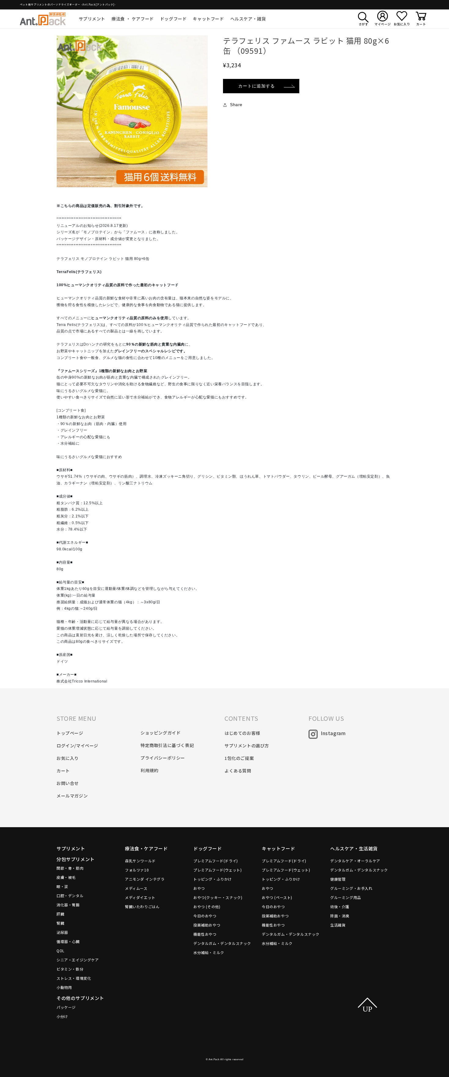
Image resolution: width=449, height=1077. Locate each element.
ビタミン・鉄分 (70, 969)
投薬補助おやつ (206, 924)
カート (63, 771)
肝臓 (60, 913)
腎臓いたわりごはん (142, 906)
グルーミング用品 (345, 897)
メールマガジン (72, 796)
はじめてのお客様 (242, 733)
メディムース (136, 888)
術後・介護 (339, 906)
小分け (62, 1016)
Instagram (333, 733)
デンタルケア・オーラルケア (355, 860)
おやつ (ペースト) (277, 897)
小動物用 (64, 987)
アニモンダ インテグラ (145, 879)
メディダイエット (140, 897)
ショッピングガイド (161, 733)
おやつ (199, 888)
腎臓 (60, 923)
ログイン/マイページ (77, 745)
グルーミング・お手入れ (351, 888)
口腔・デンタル (70, 895)
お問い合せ (68, 783)
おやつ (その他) (206, 906)
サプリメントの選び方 (246, 745)
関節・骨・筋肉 (70, 868)
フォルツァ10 (137, 869)
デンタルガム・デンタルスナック (222, 943)
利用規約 (149, 770)
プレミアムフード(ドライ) (215, 860)
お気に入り (68, 758)
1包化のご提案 (239, 758)
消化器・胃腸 (68, 904)
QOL (60, 950)
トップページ (70, 733)
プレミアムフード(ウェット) (217, 869)
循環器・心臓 (68, 941)
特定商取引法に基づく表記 (167, 745)
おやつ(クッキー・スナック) (217, 897)
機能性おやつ (205, 934)
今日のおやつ (205, 915)
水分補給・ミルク (208, 952)
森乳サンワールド (140, 860)
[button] (92, 18)
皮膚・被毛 (66, 877)
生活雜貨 (337, 924)
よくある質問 (237, 771)
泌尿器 (62, 932)
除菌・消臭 (339, 915)
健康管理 (337, 879)
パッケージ (66, 1007)
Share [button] (236, 104)
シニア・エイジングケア (78, 959)
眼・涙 (62, 886)
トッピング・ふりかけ (212, 879)
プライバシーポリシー (163, 758)
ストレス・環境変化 (74, 978)
